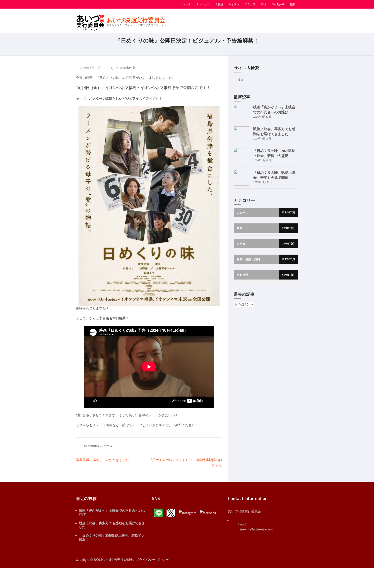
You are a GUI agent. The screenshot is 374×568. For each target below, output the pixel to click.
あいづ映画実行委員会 (135, 20)
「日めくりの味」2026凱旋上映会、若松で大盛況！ (112, 537)
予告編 (219, 4)
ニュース (185, 4)
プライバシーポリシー (152, 559)
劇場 (263, 4)
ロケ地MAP (278, 4)
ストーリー (203, 4)
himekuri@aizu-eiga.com (255, 529)
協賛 (292, 4)
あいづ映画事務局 (122, 68)
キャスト (233, 4)
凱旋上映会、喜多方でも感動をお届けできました (112, 525)
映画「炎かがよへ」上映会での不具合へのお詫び (112, 512)
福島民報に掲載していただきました (102, 460)
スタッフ (250, 4)
